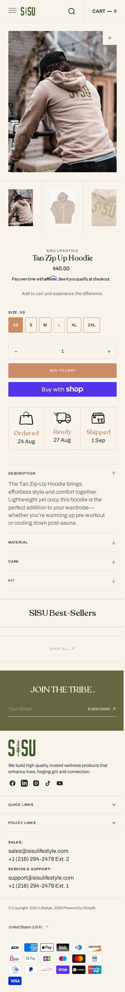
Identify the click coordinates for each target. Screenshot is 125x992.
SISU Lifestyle (41, 908)
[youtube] (60, 783)
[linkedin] (24, 783)
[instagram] (36, 783)
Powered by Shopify (79, 908)
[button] (11, 11)
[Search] (66, 11)
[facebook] (12, 783)
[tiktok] (48, 783)
